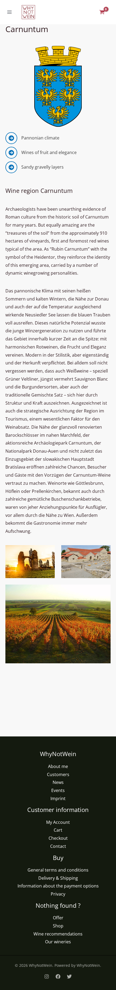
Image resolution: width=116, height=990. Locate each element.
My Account (58, 822)
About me (58, 766)
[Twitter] (69, 976)
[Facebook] (58, 976)
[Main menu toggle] (9, 12)
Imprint (58, 798)
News (58, 782)
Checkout (58, 838)
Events (58, 790)
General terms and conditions (58, 870)
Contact (58, 846)
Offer (58, 918)
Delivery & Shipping (58, 878)
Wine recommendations (58, 934)
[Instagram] (46, 976)
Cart (58, 830)
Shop (58, 926)
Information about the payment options (58, 886)
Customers (58, 774)
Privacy (58, 894)
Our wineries (58, 942)
